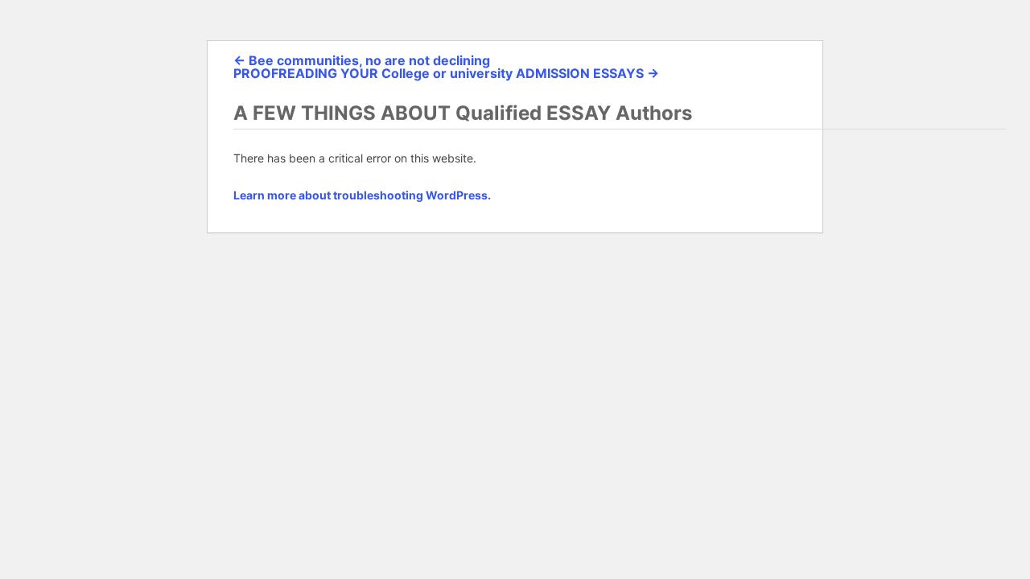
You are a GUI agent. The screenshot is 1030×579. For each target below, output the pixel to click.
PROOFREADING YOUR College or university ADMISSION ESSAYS (446, 73)
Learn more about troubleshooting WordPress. (362, 195)
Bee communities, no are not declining (361, 60)
